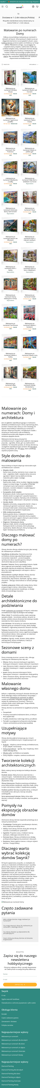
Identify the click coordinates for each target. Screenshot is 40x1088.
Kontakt (4, 1014)
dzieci (22, 449)
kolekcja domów (7, 43)
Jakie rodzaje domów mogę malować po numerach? (16, 920)
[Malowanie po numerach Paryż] (29, 197)
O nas (3, 995)
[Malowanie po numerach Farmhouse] (10, 313)
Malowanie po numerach (10, 1036)
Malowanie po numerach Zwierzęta (13, 1051)
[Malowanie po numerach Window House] (10, 77)
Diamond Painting (8, 1066)
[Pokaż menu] (2, 6)
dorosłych (33, 447)
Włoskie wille (7, 753)
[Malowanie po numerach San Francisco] (10, 137)
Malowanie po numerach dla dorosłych (15, 1040)
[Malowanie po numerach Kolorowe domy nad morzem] (10, 197)
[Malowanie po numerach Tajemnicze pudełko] (10, 107)
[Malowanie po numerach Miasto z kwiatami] (29, 313)
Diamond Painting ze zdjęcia (11, 1077)
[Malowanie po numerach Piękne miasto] (29, 107)
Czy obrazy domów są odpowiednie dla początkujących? (16, 932)
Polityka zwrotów (7, 1025)
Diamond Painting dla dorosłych (12, 1070)
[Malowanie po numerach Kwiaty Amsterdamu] (29, 373)
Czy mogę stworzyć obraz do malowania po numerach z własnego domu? (17, 926)
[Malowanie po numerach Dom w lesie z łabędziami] (29, 256)
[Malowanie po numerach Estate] (29, 284)
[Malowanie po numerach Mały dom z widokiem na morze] (29, 167)
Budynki (6, 745)
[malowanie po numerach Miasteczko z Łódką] (10, 167)
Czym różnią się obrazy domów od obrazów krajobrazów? (18, 938)
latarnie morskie (32, 482)
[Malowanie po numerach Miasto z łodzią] (10, 343)
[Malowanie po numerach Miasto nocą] (29, 343)
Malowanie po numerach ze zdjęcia (13, 1047)
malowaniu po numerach (14, 611)
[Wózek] (37, 6)
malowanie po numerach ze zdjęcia (21, 697)
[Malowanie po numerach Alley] (10, 373)
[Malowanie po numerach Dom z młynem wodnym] (29, 226)
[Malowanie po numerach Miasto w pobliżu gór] (29, 137)
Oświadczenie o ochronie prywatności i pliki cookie (19, 1003)
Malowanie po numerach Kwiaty (12, 1055)
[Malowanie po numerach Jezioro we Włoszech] (10, 226)
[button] (7, 6)
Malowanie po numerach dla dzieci (13, 1044)
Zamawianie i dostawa (9, 1021)
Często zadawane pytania (10, 1018)
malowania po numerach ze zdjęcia (20, 55)
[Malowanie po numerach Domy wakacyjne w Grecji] (10, 284)
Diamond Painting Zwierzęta (11, 1081)
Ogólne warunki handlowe (10, 999)
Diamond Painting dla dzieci (11, 1073)
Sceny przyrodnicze (9, 749)
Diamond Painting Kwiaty (10, 1085)
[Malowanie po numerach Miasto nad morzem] (29, 77)
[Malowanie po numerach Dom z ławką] (10, 256)
